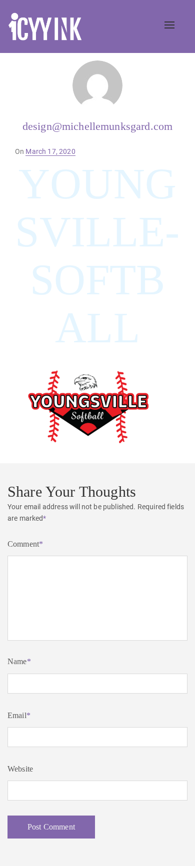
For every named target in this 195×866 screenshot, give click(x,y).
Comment (25, 544)
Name (19, 661)
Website (20, 769)
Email (19, 715)
